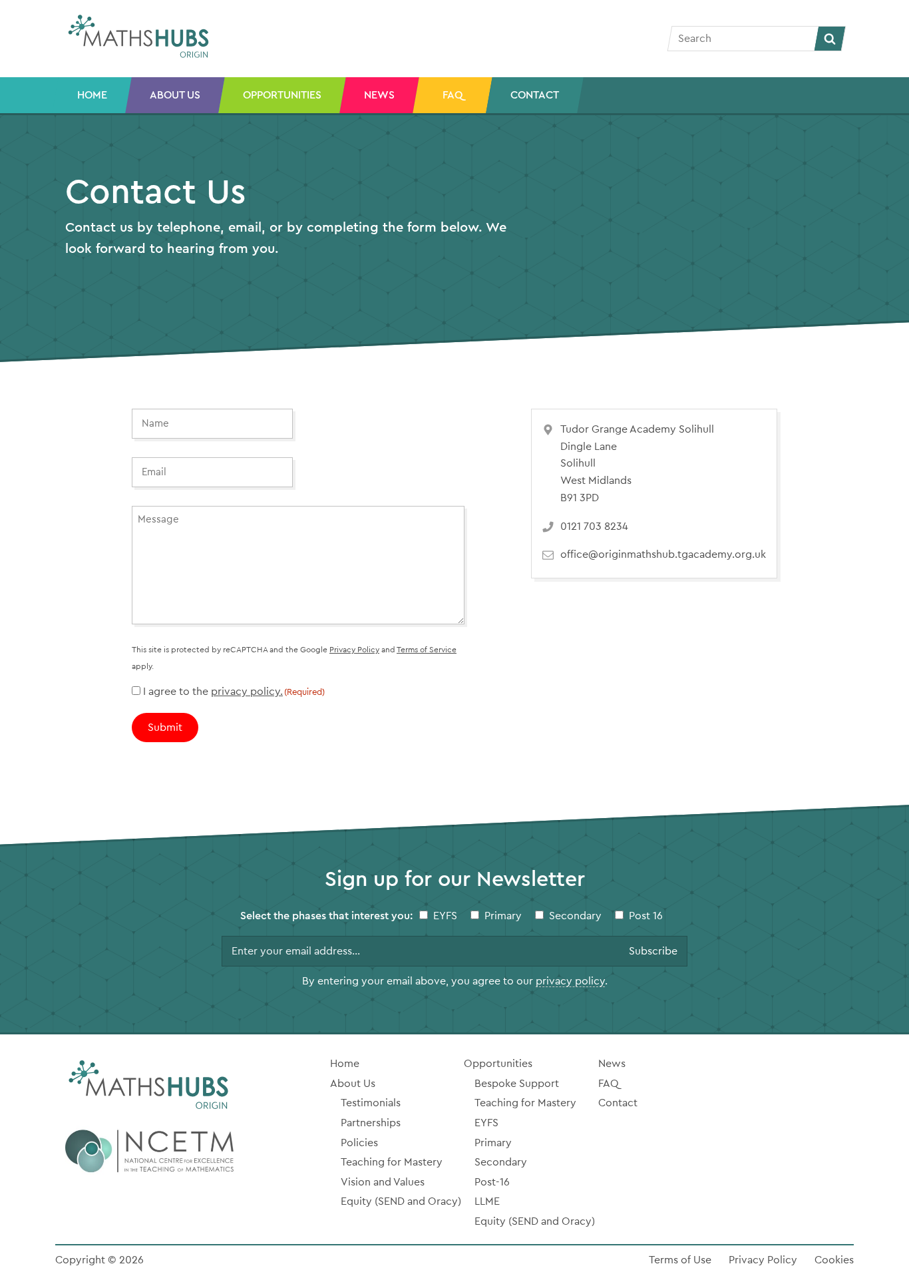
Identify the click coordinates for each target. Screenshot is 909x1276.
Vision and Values (383, 1182)
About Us (175, 95)
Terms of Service (426, 650)
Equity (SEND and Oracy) (401, 1201)
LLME (487, 1201)
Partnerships (371, 1123)
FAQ (452, 95)
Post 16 (646, 916)
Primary (503, 916)
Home (92, 95)
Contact (534, 95)
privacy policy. (247, 691)
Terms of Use (680, 1260)
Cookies (834, 1260)
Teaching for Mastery (392, 1162)
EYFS (445, 916)
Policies (359, 1143)
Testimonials (371, 1103)
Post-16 (492, 1182)
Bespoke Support (516, 1083)
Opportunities (282, 95)
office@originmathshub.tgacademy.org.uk (663, 554)
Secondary (575, 916)
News (379, 95)
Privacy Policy (354, 650)
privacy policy (570, 981)
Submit (165, 727)
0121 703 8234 (594, 526)
